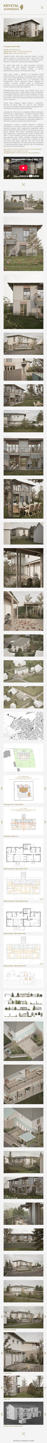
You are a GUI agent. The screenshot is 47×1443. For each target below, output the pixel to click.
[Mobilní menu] (42, 7)
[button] (2, 788)
